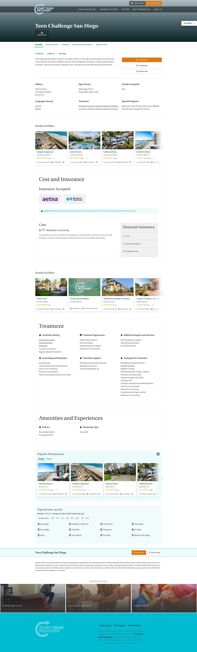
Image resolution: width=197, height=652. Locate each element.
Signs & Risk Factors (86, 9)
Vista (42, 535)
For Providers (134, 625)
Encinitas (107, 535)
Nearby (41, 459)
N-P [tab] (72, 518)
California (48, 513)
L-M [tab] (67, 518)
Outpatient (114, 106)
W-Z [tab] (87, 518)
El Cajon (137, 529)
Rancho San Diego (142, 535)
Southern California (80, 524)
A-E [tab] (52, 518)
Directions (39, 95)
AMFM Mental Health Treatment (116, 299)
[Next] (162, 147)
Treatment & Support (109, 9)
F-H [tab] (57, 518)
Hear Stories (139, 3)
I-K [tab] (62, 518)
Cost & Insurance (51, 44)
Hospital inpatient (102, 106)
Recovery (126, 9)
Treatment (65, 44)
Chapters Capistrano (45, 152)
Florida (49, 459)
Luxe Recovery (76, 152)
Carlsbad (75, 529)
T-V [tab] (82, 518)
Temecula (107, 529)
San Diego (44, 524)
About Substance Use (141, 9)
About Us (158, 9)
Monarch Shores (143, 152)
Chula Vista (108, 524)
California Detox (110, 152)
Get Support (120, 625)
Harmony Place (112, 484)
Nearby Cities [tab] (44, 518)
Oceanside (138, 524)
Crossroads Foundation (79, 299)
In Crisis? (188, 23)
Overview (39, 44)
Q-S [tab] (77, 518)
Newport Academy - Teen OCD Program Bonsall (151, 299)
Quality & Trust (101, 44)
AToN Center (42, 299)
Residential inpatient (86, 106)
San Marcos (77, 535)
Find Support (155, 3)
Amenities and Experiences (82, 44)
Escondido (44, 529)
